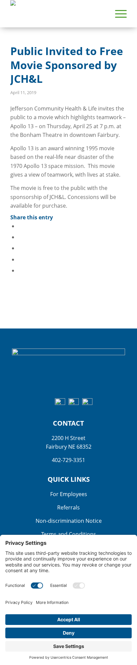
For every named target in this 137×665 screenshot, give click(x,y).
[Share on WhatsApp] (20, 248)
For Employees (68, 494)
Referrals (68, 507)
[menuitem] (117, 13)
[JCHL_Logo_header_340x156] (56, 13)
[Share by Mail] (20, 270)
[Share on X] (20, 237)
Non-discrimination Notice (69, 520)
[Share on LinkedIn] (20, 259)
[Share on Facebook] (20, 226)
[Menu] (117, 13)
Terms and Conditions (68, 534)
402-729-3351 (68, 460)
